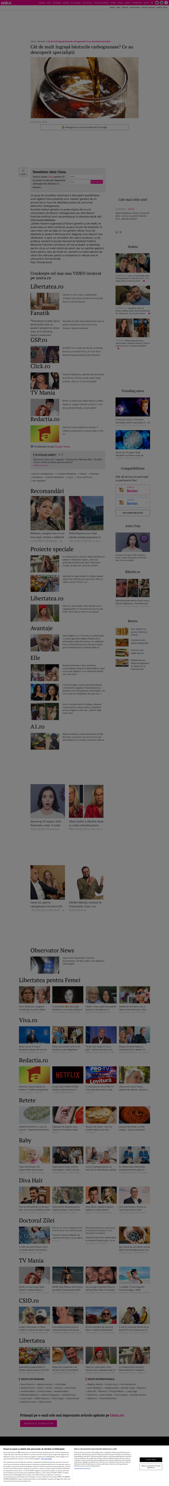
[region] (84, 1465)
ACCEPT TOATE (151, 1460)
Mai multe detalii (46, 1459)
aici (41, 1473)
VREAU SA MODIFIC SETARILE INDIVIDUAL (150, 1467)
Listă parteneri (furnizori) (82, 1468)
